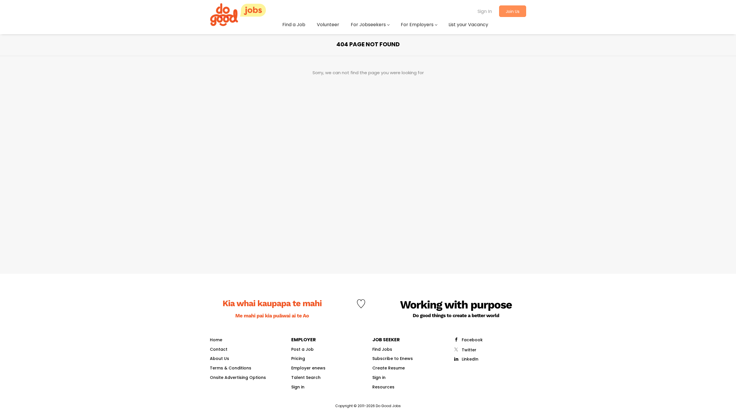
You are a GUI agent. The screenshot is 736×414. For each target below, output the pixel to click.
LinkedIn (470, 359)
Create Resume (388, 368)
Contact (218, 349)
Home (216, 340)
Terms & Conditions (230, 368)
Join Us (513, 11)
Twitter (469, 350)
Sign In (485, 11)
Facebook (472, 340)
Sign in (297, 387)
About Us (219, 358)
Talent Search (306, 377)
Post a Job (302, 349)
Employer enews (308, 368)
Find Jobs (382, 349)
